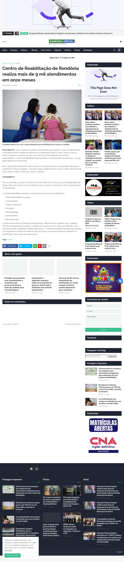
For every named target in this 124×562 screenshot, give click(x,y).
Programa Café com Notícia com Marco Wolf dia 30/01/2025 (93, 222)
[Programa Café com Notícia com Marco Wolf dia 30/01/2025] (93, 212)
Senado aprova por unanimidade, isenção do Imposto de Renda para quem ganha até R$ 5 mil (113, 156)
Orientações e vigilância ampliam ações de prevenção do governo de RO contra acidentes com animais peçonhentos (42, 284)
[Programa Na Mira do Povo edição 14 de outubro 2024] (113, 237)
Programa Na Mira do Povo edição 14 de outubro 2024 (113, 246)
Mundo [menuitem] (34, 50)
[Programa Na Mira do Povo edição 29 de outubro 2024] (93, 237)
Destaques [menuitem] (87, 50)
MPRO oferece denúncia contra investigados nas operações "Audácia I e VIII (71, 529)
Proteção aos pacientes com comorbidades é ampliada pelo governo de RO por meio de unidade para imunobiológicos (14, 284)
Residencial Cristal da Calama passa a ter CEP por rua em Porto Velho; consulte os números (110, 388)
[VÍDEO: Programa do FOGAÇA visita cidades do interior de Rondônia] (113, 212)
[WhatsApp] (35, 246)
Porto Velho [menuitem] (46, 50)
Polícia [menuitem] (77, 50)
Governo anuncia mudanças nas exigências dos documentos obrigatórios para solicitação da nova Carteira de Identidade (110, 373)
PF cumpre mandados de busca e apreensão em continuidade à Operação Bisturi (52, 500)
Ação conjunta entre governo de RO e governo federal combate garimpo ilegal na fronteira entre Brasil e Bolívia (51, 530)
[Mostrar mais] (49, 246)
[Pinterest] (40, 246)
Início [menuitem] (4, 50)
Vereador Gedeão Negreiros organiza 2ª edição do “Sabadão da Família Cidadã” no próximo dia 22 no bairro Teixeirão (93, 158)
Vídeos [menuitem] (24, 50)
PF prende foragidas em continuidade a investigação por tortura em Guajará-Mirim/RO (71, 501)
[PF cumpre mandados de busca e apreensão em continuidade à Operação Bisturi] (52, 490)
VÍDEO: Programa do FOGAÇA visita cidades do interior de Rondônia (113, 222)
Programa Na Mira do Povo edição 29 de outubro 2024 (93, 246)
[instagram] (37, 469)
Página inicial (7, 63)
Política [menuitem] (67, 50)
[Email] (44, 246)
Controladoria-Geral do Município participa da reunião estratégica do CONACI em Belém (109, 522)
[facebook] (121, 41)
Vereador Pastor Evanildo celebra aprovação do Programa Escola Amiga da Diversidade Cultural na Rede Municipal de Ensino (108, 491)
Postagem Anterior (11, 324)
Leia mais (8, 550)
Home (4, 41)
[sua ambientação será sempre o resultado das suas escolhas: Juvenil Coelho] (91, 402)
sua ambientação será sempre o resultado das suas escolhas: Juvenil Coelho (110, 401)
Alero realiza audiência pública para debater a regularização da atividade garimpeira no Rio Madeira (93, 127)
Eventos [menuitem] (13, 50)
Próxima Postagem (72, 324)
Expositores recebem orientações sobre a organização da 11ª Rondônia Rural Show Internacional (27, 532)
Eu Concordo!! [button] (12, 555)
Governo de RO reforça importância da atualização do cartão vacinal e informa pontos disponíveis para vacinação (69, 284)
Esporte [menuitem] (57, 50)
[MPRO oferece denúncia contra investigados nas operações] (72, 517)
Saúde (17, 63)
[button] (116, 33)
